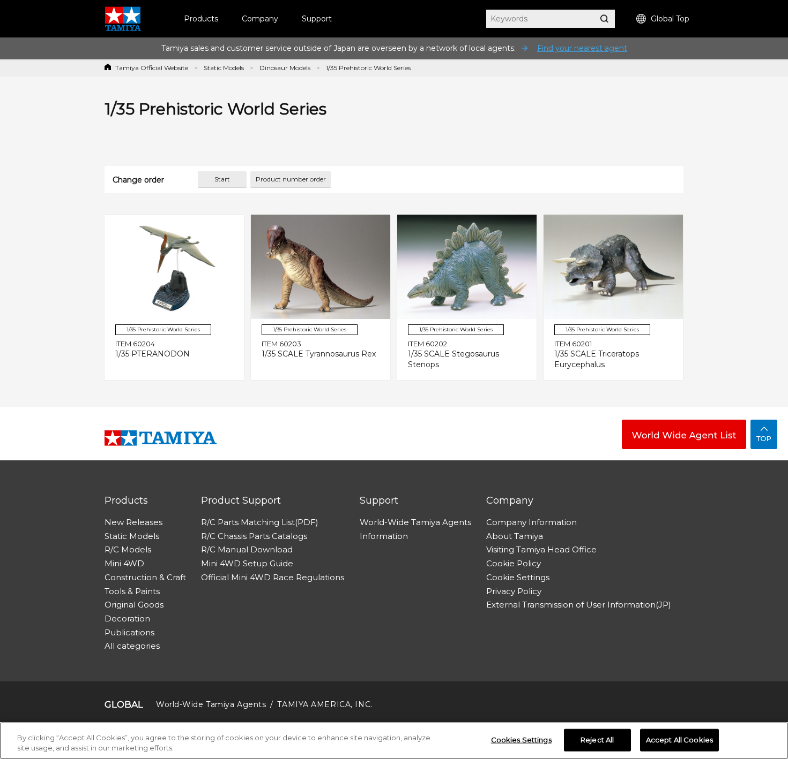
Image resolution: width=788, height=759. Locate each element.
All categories (132, 646)
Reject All (597, 739)
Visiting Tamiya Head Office (541, 549)
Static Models (224, 68)
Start (222, 179)
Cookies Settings (521, 739)
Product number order (291, 179)
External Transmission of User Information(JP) (578, 604)
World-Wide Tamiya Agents (415, 522)
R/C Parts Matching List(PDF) (259, 522)
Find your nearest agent (582, 48)
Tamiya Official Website (151, 68)
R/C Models (128, 549)
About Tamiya (514, 536)
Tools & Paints (132, 591)
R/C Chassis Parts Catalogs (254, 536)
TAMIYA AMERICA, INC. (324, 704)
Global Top (670, 19)
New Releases (133, 522)
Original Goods (134, 604)
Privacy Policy (513, 591)
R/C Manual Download (247, 549)
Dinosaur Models (284, 68)
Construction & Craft (145, 577)
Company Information (531, 522)
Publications (129, 632)
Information (384, 536)
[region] (394, 740)
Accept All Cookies (679, 739)
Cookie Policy (513, 563)
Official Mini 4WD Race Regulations (272, 577)
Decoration (127, 618)
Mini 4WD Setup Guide (247, 563)
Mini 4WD (124, 563)
